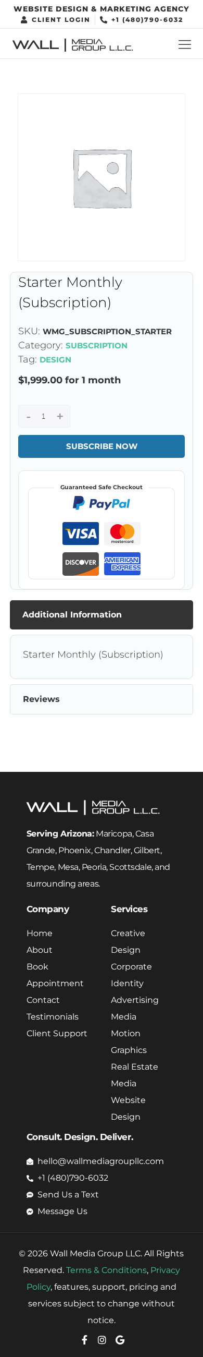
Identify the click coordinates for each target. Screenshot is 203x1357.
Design (55, 360)
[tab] (101, 614)
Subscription (97, 345)
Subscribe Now (101, 446)
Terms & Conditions (106, 1270)
